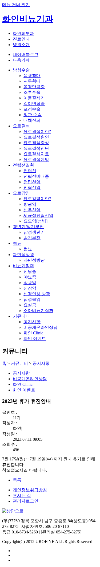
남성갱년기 (34, 232)
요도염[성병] (35, 221)
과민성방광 (23, 254)
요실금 (29, 305)
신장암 (29, 288)
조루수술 (32, 92)
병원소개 (21, 44)
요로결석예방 (36, 159)
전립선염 (32, 182)
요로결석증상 (36, 142)
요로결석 (21, 126)
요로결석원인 (36, 137)
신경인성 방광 (36, 293)
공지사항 (32, 321)
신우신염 (32, 210)
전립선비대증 (36, 176)
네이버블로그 (25, 54)
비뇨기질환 (23, 266)
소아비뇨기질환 (38, 310)
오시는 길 (22, 495)
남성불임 (32, 299)
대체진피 (32, 120)
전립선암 (32, 187)
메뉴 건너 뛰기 (16, 4)
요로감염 (21, 193)
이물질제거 (34, 98)
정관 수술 (32, 114)
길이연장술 (34, 103)
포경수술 (32, 109)
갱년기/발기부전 (28, 226)
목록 (17, 480)
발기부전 (32, 238)
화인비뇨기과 (27, 19)
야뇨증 (29, 277)
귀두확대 (32, 81)
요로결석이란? (37, 131)
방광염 (29, 204)
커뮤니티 (21, 316)
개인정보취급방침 (30, 490)
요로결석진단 (36, 148)
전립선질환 (23, 165)
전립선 (29, 170)
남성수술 (21, 70)
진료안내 (21, 39)
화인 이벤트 (34, 338)
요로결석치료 (36, 154)
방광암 (29, 282)
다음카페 (21, 60)
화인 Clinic (33, 333)
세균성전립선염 (38, 215)
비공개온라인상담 (40, 327)
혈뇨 (17, 243)
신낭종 (29, 271)
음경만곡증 (34, 86)
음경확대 (32, 75)
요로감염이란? (37, 198)
